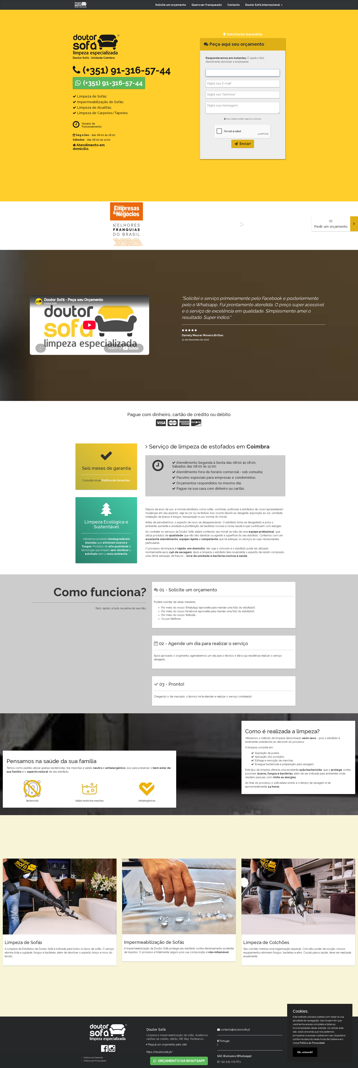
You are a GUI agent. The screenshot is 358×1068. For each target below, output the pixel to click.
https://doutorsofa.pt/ (159, 1051)
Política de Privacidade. (312, 1043)
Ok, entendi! (305, 1052)
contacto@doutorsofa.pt (235, 1029)
